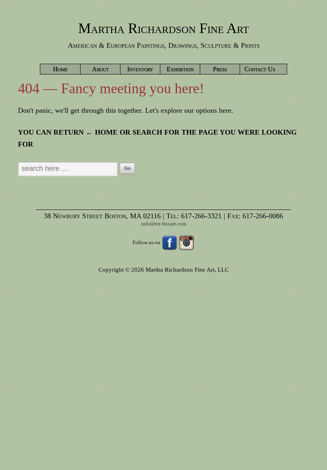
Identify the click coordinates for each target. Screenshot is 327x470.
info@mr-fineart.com (163, 224)
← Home (102, 132)
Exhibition (180, 69)
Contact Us (259, 69)
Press (220, 69)
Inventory (140, 69)
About (100, 69)
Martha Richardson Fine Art (163, 28)
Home (60, 69)
